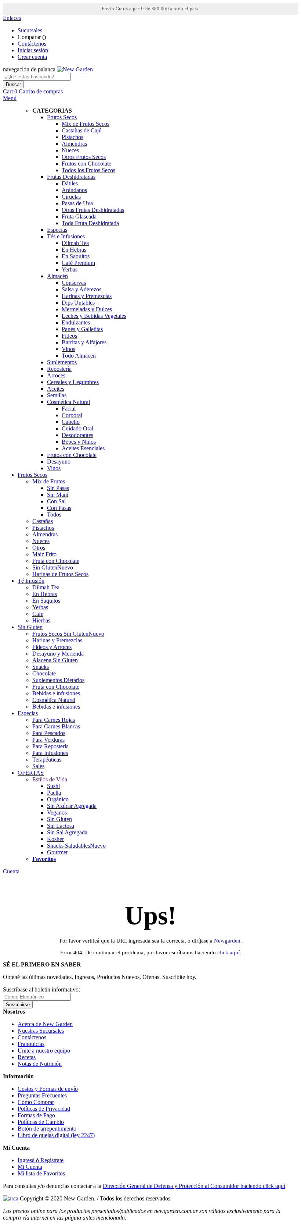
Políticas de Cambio (41, 1122)
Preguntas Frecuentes (42, 1095)
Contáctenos (32, 43)
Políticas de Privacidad (44, 1109)
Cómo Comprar (36, 1102)
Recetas (27, 1057)
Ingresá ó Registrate (41, 1160)
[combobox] (37, 77)
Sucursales (30, 30)
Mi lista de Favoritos (41, 1173)
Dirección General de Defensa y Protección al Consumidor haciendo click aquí (194, 1186)
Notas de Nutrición (40, 1064)
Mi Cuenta (30, 1167)
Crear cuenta (32, 57)
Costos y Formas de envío (48, 1089)
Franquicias (31, 1044)
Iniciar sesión (33, 50)
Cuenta (11, 871)
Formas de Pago (36, 1115)
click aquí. (229, 952)
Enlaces (12, 18)
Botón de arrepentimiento (47, 1128)
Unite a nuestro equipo (44, 1050)
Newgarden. (228, 941)
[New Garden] (75, 69)
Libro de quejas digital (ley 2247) (56, 1135)
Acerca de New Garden (45, 1024)
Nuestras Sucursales (41, 1031)
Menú (10, 98)
